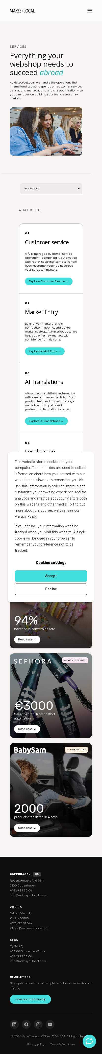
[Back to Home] (22, 10)
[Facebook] (26, 1024)
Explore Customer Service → (49, 281)
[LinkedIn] (14, 1024)
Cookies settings (51, 563)
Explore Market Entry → (45, 351)
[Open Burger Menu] (90, 10)
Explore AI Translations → (46, 421)
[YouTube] (50, 1024)
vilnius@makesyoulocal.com (29, 928)
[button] (5, 1049)
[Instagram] (38, 1024)
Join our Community (30, 999)
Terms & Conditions (62, 1044)
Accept (51, 576)
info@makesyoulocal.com (28, 895)
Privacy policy (35, 1044)
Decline (51, 589)
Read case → (27, 639)
